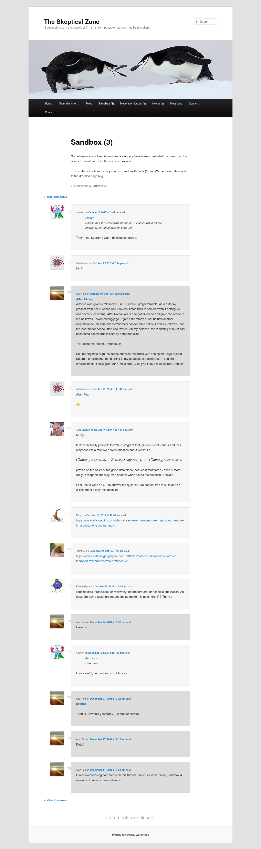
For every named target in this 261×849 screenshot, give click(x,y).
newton (81, 703)
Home (48, 103)
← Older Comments (55, 197)
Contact (49, 112)
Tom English (83, 430)
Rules (88, 103)
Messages (176, 103)
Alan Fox (82, 394)
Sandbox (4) (106, 103)
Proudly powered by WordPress (130, 835)
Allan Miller (84, 299)
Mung (89, 218)
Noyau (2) (158, 103)
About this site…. (69, 103)
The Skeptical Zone (72, 21)
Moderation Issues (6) (133, 103)
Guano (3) (194, 103)
